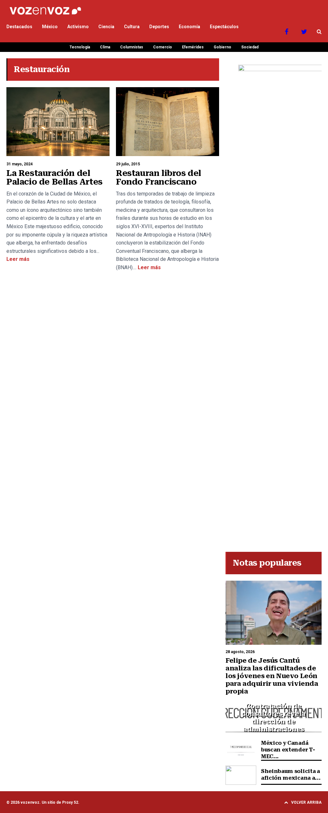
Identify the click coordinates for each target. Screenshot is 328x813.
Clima (105, 47)
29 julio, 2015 (128, 164)
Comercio (162, 47)
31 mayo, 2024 (19, 164)
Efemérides (193, 47)
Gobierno (222, 47)
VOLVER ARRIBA (306, 802)
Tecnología (80, 47)
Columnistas (131, 47)
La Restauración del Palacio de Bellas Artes (54, 178)
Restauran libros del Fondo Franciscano (158, 178)
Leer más (17, 259)
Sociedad (249, 47)
